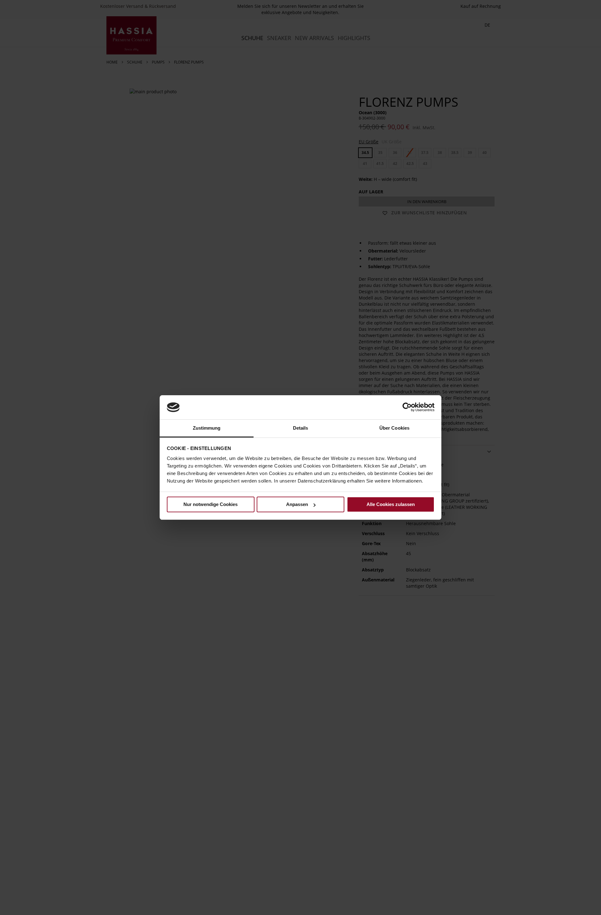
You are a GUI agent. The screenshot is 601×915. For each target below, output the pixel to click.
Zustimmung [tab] (207, 428)
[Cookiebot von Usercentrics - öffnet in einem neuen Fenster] (407, 407)
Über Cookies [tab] (394, 428)
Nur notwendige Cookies (210, 504)
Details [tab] (300, 428)
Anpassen (297, 504)
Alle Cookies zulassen (391, 504)
